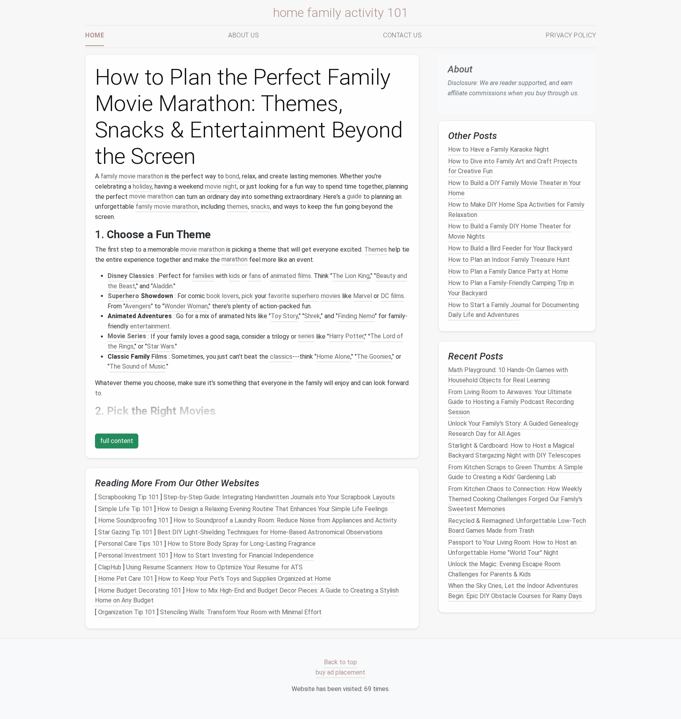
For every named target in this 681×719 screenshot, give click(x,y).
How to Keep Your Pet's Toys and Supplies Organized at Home (244, 578)
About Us (243, 35)
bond (232, 176)
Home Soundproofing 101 (133, 520)
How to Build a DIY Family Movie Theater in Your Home (514, 188)
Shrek (312, 316)
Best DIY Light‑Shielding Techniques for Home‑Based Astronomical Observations (270, 532)
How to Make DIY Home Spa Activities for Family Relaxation (516, 210)
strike (321, 426)
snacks (260, 206)
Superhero (123, 296)
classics (281, 356)
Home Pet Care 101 (125, 578)
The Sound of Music (138, 366)
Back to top (340, 662)
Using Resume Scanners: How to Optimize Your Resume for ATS (214, 567)
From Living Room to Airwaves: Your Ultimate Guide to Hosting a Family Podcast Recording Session (511, 402)
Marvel (362, 296)
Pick (117, 410)
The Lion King (351, 276)
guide (354, 196)
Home (94, 35)
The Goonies (374, 356)
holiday (142, 186)
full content (116, 441)
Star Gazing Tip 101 (125, 532)
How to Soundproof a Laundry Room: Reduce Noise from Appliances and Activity (285, 520)
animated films (290, 276)
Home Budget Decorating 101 (139, 590)
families (203, 276)
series (306, 336)
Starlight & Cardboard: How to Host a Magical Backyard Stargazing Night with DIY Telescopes (514, 451)
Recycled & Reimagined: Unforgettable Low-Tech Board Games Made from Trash (517, 526)
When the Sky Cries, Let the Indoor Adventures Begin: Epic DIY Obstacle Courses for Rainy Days (515, 591)
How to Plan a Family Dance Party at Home (508, 271)
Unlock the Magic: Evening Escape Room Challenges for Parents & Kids (504, 569)
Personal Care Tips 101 (130, 544)
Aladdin (163, 286)
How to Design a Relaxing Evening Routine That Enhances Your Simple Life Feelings (272, 509)
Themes (375, 249)
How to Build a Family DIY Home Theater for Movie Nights (509, 232)
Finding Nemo (356, 316)
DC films (392, 296)
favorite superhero (293, 296)
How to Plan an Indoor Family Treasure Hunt (509, 259)
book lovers (223, 296)
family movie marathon (131, 176)
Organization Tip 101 (126, 612)
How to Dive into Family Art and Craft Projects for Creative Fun (512, 166)
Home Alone (333, 356)
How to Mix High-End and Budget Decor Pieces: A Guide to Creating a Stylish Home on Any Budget (247, 595)
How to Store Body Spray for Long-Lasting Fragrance (241, 544)
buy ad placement (340, 672)
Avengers (138, 306)
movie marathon (151, 196)
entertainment (150, 326)
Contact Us (402, 35)
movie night (221, 186)
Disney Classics (131, 276)
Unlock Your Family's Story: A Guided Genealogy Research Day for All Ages (513, 429)
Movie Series (127, 336)
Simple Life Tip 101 (125, 509)
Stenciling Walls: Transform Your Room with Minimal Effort (241, 612)
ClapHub (109, 567)
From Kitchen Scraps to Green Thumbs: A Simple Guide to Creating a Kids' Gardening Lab (515, 472)
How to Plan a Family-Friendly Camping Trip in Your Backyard (511, 288)
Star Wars (160, 346)
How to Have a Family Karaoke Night (498, 149)
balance (346, 426)
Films (159, 356)
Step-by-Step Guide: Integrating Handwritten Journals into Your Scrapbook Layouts (279, 497)
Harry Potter (346, 336)
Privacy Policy (571, 35)
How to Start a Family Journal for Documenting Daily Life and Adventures (513, 310)
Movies (197, 410)
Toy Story (284, 316)
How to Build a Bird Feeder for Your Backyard (510, 248)
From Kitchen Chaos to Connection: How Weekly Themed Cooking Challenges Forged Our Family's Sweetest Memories (515, 499)
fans (255, 276)
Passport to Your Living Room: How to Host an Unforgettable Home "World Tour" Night (512, 547)
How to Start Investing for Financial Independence (243, 555)
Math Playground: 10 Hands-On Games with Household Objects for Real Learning (508, 375)
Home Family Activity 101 (340, 12)
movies (330, 296)
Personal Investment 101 (133, 555)
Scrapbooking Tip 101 (128, 497)
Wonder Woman (186, 306)
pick (247, 296)
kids (234, 276)
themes (237, 206)
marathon (234, 259)
